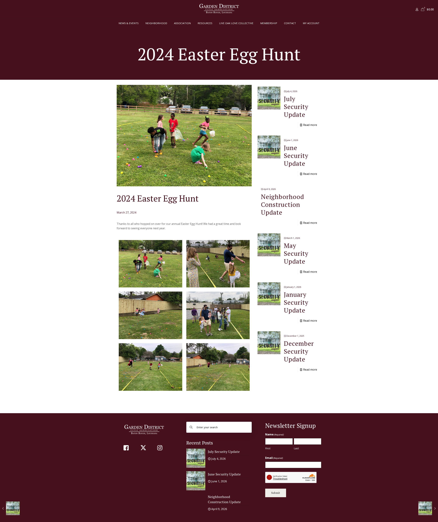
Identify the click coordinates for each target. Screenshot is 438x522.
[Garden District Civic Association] (219, 9)
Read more (310, 125)
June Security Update (296, 156)
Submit (275, 493)
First (267, 448)
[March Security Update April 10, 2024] (428, 508)
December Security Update (299, 351)
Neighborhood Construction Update (282, 204)
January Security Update (296, 302)
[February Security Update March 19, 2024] (10, 508)
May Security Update (296, 253)
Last (296, 448)
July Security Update (296, 107)
